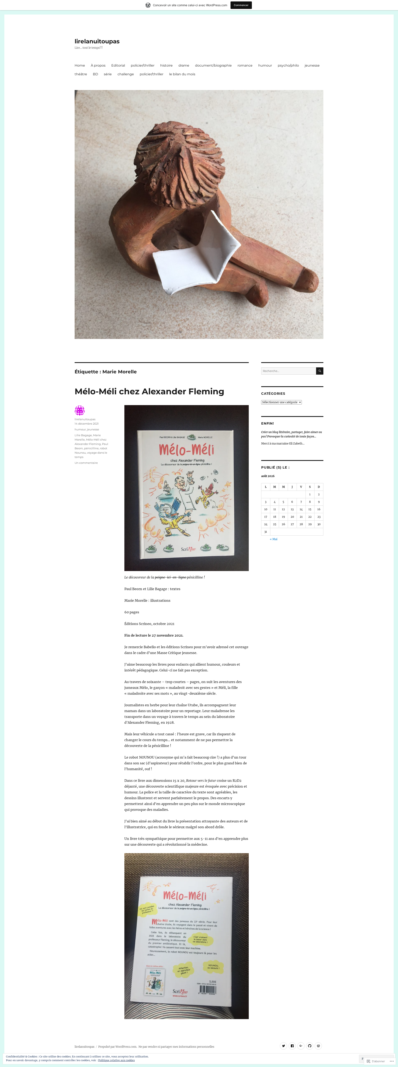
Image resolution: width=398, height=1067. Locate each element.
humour (265, 65)
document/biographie (213, 65)
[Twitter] (283, 1046)
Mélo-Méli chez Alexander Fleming (149, 391)
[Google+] (301, 1046)
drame (183, 65)
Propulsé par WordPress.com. (117, 1047)
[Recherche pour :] (288, 371)
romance (245, 65)
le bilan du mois (182, 74)
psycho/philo (288, 65)
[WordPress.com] (318, 1046)
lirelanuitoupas (97, 41)
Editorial (118, 65)
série (108, 74)
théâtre (81, 74)
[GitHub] (309, 1046)
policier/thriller (142, 65)
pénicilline (91, 448)
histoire (166, 65)
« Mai (273, 539)
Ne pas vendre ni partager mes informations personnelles (176, 1047)
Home (80, 65)
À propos (98, 65)
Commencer (241, 5)
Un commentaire (86, 462)
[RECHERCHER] (319, 371)
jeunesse (312, 65)
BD (95, 74)
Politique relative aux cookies (116, 1060)
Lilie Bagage (83, 435)
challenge (126, 74)
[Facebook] (292, 1046)
